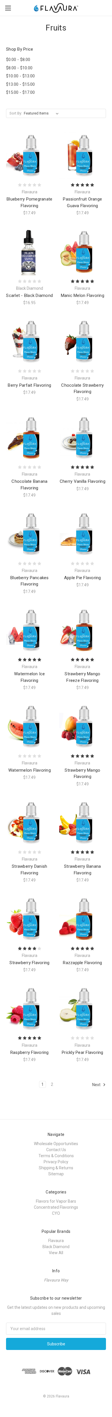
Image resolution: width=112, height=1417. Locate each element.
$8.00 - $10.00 (19, 67)
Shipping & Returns (56, 1168)
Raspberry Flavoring (29, 1052)
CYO (56, 1213)
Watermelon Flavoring (29, 770)
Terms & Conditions (56, 1155)
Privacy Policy (56, 1161)
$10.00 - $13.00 (20, 76)
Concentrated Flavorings (56, 1207)
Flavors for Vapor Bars (56, 1201)
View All (56, 1252)
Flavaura (56, 1240)
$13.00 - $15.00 (20, 84)
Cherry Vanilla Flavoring (82, 481)
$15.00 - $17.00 (20, 92)
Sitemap (56, 1174)
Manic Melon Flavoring (82, 295)
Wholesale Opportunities (56, 1143)
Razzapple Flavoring (82, 962)
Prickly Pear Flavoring (82, 1052)
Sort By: (15, 113)
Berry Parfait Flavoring (29, 385)
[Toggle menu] (8, 8)
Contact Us (56, 1149)
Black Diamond (56, 1246)
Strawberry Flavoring (29, 962)
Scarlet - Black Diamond (29, 295)
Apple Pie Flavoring (82, 577)
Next (96, 1084)
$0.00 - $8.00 (18, 59)
